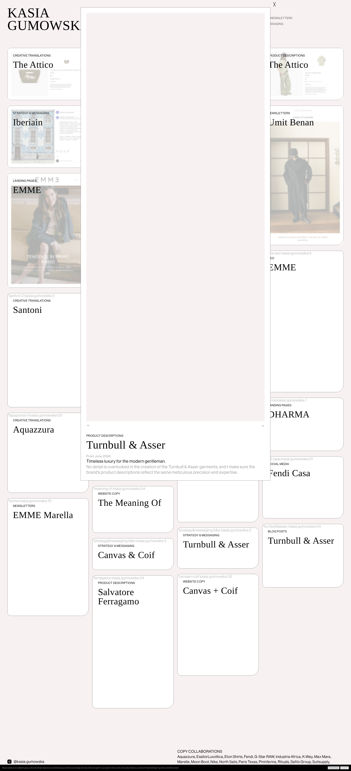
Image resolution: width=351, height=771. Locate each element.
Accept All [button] (344, 768)
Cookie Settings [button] (333, 768)
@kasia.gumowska (29, 761)
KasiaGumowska (48, 19)
